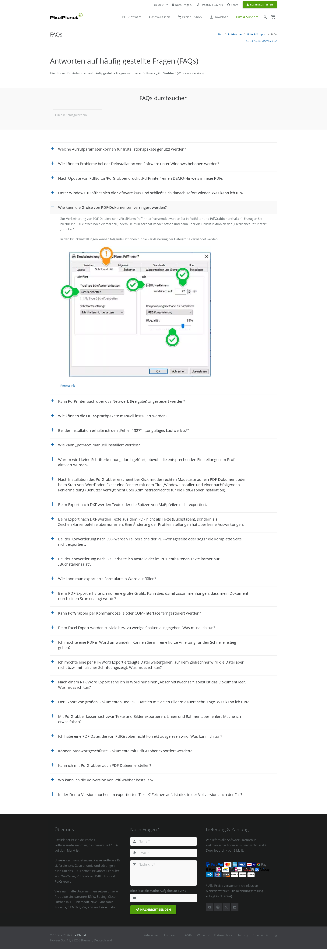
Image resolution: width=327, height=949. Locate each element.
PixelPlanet (78, 935)
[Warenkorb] (273, 17)
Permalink (67, 386)
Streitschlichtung (265, 935)
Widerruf (203, 935)
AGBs (188, 935)
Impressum (172, 935)
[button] (160, 4)
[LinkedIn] (234, 907)
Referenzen (151, 935)
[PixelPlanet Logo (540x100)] (66, 16)
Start (221, 34)
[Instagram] (218, 907)
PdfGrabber (235, 34)
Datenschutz (223, 935)
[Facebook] (209, 907)
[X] (226, 907)
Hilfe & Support (256, 34)
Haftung (242, 935)
